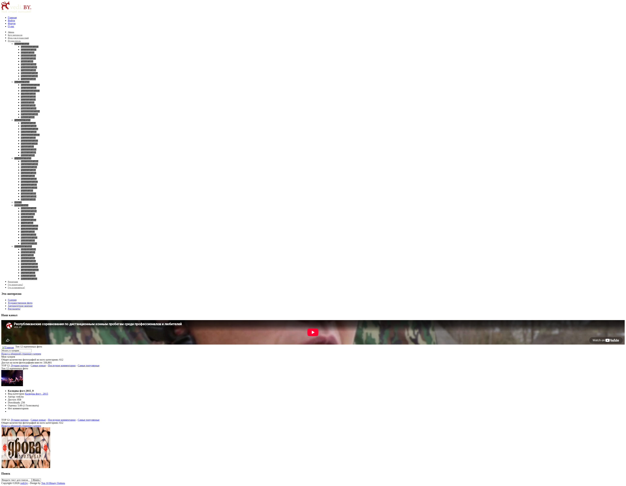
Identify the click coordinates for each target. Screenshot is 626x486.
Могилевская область (23, 246)
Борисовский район (29, 211)
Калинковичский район (30, 135)
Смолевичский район (29, 226)
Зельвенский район (28, 173)
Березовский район (28, 50)
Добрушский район (29, 126)
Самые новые (38, 365)
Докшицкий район (28, 97)
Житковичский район (29, 129)
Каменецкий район (28, 55)
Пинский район (27, 61)
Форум (11, 23)
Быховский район (28, 252)
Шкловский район (28, 276)
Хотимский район (28, 273)
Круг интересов (15, 35)
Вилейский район (28, 240)
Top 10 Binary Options (53, 483)
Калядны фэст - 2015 (36, 393)
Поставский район (28, 100)
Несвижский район (28, 235)
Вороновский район (29, 167)
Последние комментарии (62, 365)
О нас (11, 26)
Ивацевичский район (29, 73)
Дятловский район (28, 170)
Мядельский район (28, 220)
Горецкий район (27, 255)
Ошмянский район (28, 194)
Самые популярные (88, 365)
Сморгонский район (29, 188)
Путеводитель (14, 41)
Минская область (21, 205)
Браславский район (28, 88)
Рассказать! (14, 308)
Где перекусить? (15, 284)
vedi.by (24, 483)
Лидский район (27, 191)
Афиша (11, 32)
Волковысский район (29, 164)
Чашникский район (28, 108)
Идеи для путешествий (18, 38)
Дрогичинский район (29, 76)
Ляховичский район (29, 67)
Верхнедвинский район (30, 91)
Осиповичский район (29, 267)
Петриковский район (29, 144)
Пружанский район (28, 64)
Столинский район (28, 79)
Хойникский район (28, 152)
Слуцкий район (27, 223)
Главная (12, 17)
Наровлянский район (29, 141)
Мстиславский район (29, 264)
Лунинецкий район (28, 70)
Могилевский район (29, 279)
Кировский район (28, 258)
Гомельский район (28, 123)
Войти (11, 20)
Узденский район (28, 232)
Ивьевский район (28, 176)
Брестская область (21, 44)
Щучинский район (28, 199)
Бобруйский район (28, 249)
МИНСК (18, 202)
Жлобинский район (29, 132)
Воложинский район (29, 238)
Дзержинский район (29, 243)
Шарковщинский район (30, 111)
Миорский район (28, 117)
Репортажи (13, 281)
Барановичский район (29, 47)
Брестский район (27, 53)
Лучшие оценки (20, 365)
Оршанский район (28, 105)
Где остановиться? (16, 287)
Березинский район (28, 208)
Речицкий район (27, 147)
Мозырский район (28, 138)
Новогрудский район (29, 182)
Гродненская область (22, 158)
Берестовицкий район (29, 161)
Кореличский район (29, 179)
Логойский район (28, 214)
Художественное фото (20, 302)
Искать (36, 480)
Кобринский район (28, 58)
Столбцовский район (29, 229)
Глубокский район (28, 94)
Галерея (12, 300)
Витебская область (22, 82)
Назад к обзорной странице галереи (21, 353)
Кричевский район (28, 261)
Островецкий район (29, 185)
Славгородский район (30, 270)
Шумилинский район (29, 114)
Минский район (27, 217)
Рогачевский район (28, 149)
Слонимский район (28, 196)
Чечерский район (28, 155)
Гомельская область (22, 120)
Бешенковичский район (30, 85)
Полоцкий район (27, 102)
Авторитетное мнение (20, 305)
